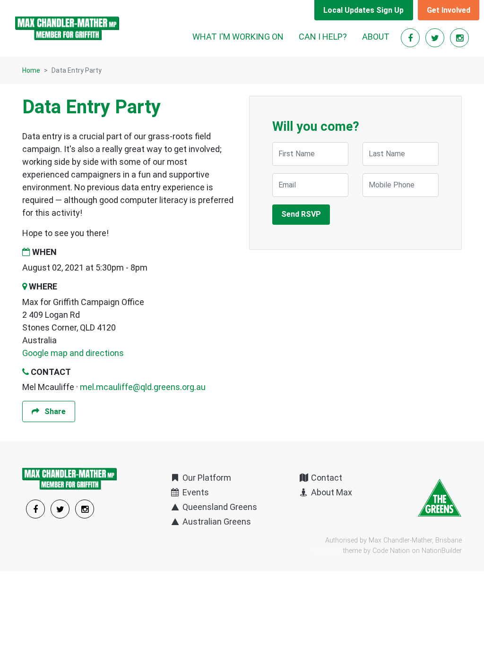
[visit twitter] (435, 38)
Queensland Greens (219, 507)
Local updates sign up (363, 10)
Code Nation (391, 551)
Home (31, 70)
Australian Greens (216, 521)
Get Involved (448, 10)
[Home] (67, 28)
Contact (325, 478)
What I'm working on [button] (238, 37)
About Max (330, 492)
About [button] (375, 37)
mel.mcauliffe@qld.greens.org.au (143, 387)
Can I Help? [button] (323, 37)
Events (195, 492)
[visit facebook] (411, 38)
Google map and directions (73, 353)
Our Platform (206, 478)
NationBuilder (442, 551)
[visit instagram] (459, 38)
